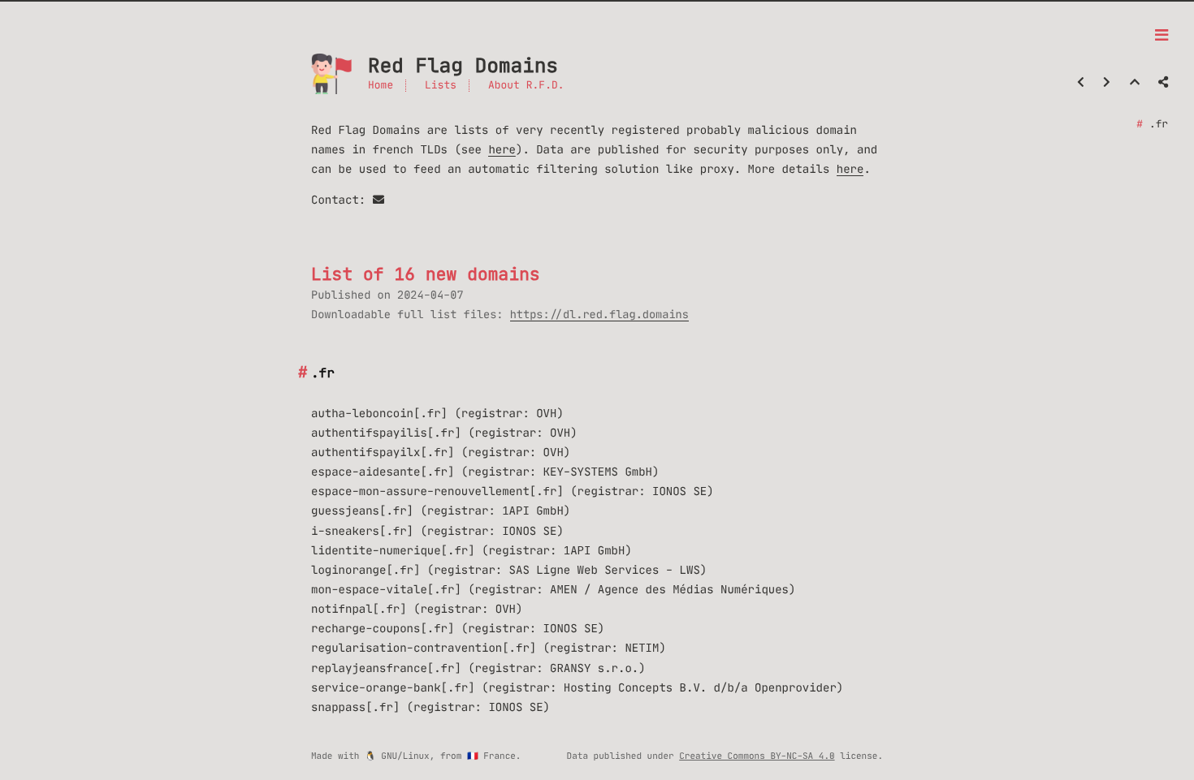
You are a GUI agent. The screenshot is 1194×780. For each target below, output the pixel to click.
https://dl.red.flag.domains (599, 314)
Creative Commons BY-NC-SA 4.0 (756, 755)
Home (380, 86)
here (502, 149)
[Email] (378, 199)
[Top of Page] (1135, 82)
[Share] (1163, 82)
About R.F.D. (526, 86)
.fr (1158, 125)
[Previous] (1080, 82)
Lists (440, 86)
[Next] (1106, 82)
